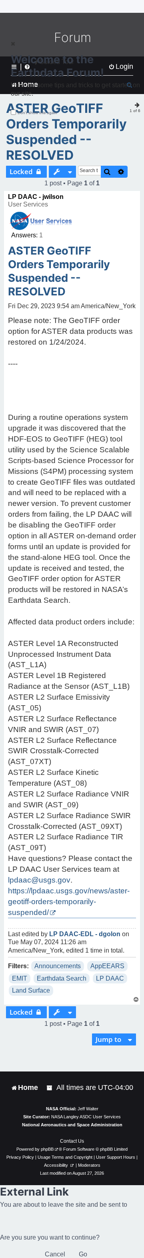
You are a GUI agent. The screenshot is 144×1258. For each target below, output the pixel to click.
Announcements (57, 966)
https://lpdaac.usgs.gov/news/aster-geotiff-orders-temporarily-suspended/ (69, 902)
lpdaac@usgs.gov (39, 880)
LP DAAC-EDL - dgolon (84, 934)
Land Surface (31, 990)
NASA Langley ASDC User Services (86, 1116)
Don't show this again (37, 112)
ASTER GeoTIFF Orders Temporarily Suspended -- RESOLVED (66, 131)
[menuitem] (50, 1087)
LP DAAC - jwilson (36, 196)
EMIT (19, 978)
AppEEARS (107, 966)
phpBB (47, 1149)
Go (83, 1254)
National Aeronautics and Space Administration (72, 1124)
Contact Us (72, 1141)
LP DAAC (110, 978)
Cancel (55, 1254)
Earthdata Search (61, 978)
